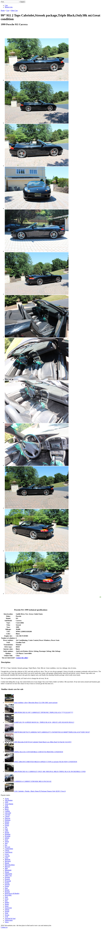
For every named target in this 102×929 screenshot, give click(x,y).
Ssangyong (8, 908)
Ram (6, 888)
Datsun (7, 822)
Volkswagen (9, 920)
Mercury (7, 866)
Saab (6, 897)
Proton (7, 886)
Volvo (7, 922)
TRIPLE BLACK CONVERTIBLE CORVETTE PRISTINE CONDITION (38, 752)
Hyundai (7, 836)
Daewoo (7, 818)
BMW (7, 807)
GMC (6, 831)
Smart (6, 906)
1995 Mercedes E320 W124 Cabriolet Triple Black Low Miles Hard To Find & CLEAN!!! (42, 742)
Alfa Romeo (9, 800)
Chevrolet (8, 813)
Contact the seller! (22, 658)
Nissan (7, 872)
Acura (7, 798)
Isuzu (6, 840)
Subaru (7, 909)
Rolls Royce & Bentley (12, 893)
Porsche (7, 884)
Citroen (7, 816)
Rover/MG (8, 895)
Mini (6, 868)
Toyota (7, 915)
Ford (6, 829)
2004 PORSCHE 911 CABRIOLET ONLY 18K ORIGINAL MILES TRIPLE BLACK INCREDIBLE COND (50, 771)
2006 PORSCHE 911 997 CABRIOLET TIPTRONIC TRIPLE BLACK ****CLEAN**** (43, 712)
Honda (7, 832)
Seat (6, 900)
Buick (7, 809)
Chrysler (7, 814)
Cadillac (7, 811)
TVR (6, 917)
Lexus (7, 854)
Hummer (7, 834)
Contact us (4, 927)
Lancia (7, 850)
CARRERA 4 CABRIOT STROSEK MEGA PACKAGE (32, 781)
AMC (6, 802)
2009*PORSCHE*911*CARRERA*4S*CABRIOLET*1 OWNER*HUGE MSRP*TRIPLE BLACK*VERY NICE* (52, 732)
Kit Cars (7, 847)
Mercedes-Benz (10, 865)
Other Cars (8, 875)
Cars (6, 5)
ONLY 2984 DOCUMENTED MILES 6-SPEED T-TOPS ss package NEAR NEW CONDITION (45, 762)
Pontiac (7, 883)
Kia (6, 845)
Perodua (7, 877)
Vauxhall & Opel (10, 918)
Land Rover (8, 852)
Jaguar (7, 841)
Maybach (8, 861)
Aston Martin (9, 804)
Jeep (6, 843)
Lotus (6, 857)
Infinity (7, 838)
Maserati (7, 859)
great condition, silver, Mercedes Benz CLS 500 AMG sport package (35, 702)
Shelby (7, 902)
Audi (6, 806)
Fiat (6, 827)
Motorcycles (9, 7)
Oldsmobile (8, 874)
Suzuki (7, 911)
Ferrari (7, 825)
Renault (7, 891)
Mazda (7, 863)
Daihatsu (7, 820)
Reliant (7, 890)
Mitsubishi (8, 870)
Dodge (7, 823)
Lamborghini (9, 848)
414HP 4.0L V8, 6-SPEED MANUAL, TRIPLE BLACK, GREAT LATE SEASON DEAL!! (44, 722)
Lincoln (7, 856)
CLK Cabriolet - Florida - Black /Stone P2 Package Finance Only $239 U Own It (40, 791)
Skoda (7, 904)
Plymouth (8, 881)
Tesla (6, 913)
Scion (6, 899)
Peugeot (7, 879)
